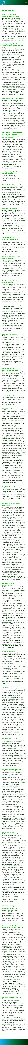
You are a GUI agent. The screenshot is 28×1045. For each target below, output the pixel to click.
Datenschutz (9, 1042)
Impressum (19, 1042)
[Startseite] (3, 3)
